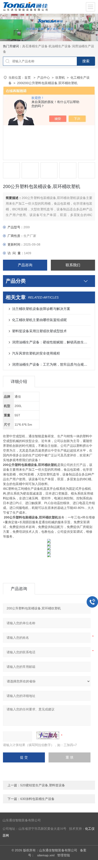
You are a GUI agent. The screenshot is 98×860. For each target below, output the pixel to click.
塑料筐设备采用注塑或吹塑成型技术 (39, 331)
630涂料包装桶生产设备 (37, 799)
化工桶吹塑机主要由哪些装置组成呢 (39, 320)
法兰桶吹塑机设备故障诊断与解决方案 (41, 309)
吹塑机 (60, 77)
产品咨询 (25, 265)
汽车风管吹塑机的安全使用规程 (36, 353)
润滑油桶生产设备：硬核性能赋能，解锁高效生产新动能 (51, 342)
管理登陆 (63, 855)
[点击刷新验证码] (47, 735)
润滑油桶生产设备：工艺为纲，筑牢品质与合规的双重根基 (51, 364)
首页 (28, 77)
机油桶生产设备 (60, 46)
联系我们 (73, 265)
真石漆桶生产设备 (35, 46)
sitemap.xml (45, 855)
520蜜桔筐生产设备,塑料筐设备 (42, 785)
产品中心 (43, 77)
